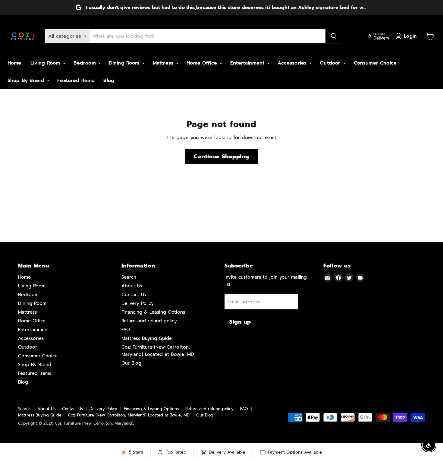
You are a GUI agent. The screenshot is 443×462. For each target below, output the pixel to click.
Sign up (240, 322)
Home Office (203, 63)
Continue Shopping (221, 156)
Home (14, 63)
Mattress (164, 63)
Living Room (46, 63)
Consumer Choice (375, 63)
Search (128, 277)
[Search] (333, 36)
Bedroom (86, 63)
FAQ (125, 329)
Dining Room (125, 63)
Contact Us (133, 294)
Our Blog (131, 363)
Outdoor (331, 63)
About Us (131, 286)
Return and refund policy (149, 321)
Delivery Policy (137, 303)
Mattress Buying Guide (146, 338)
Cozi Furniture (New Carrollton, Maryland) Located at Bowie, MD (129, 415)
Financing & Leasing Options (153, 312)
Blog (109, 80)
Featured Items (75, 80)
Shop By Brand (27, 80)
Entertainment (248, 63)
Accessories (293, 63)
